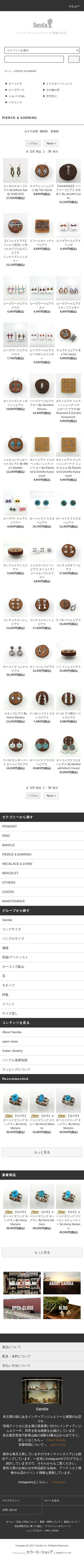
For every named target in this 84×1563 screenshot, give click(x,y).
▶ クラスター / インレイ (57, 83)
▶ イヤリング (13, 102)
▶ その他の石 (51, 89)
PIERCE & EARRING (25, 71)
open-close (10, 1041)
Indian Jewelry (12, 1050)
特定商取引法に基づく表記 (28, 1526)
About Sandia (11, 1032)
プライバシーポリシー (56, 1526)
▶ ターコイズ (13, 83)
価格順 (44, 131)
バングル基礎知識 (14, 1060)
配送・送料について (50, 1521)
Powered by (19, 1553)
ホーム (7, 71)
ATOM (55, 1530)
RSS (47, 1530)
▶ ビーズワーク (15, 89)
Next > (51, 143)
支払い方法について (26, 1521)
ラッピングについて (16, 1069)
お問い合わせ (9, 1509)
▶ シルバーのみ (15, 96)
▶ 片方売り (50, 96)
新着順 (55, 131)
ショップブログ (34, 1530)
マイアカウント (10, 1500)
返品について (70, 1521)
